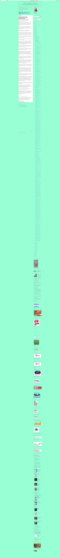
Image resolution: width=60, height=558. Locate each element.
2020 (35, 31)
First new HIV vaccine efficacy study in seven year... (38, 135)
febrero (36, 249)
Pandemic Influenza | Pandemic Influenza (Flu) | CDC (38, 79)
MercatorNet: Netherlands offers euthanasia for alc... (38, 186)
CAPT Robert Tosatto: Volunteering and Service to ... (38, 181)
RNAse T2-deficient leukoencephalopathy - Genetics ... (37, 87)
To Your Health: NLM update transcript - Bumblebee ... (37, 82)
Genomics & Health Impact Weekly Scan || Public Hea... (38, 212)
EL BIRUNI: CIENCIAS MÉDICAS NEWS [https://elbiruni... (37, 38)
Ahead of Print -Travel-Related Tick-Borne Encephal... (38, 160)
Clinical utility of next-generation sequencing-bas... (38, 235)
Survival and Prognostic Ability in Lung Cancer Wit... (38, 223)
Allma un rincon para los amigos (38, 539)
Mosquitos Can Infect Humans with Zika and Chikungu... (38, 199)
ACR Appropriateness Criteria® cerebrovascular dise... (38, 105)
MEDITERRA (36, 538)
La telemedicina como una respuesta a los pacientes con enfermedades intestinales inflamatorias (39, 489)
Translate (38, 20)
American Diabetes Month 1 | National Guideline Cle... (37, 130)
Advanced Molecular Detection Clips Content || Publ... (38, 200)
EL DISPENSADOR (36, 455)
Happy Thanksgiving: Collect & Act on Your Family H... (38, 204)
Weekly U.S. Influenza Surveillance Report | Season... (38, 76)
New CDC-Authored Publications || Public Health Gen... (38, 207)
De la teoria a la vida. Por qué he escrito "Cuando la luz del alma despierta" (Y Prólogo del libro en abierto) (39, 484)
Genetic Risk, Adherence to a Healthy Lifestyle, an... (37, 189)
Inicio (26, 131)
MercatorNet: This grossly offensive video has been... (37, 185)
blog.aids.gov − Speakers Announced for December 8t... (38, 137)
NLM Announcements (37, 144)
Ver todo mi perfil (36, 301)
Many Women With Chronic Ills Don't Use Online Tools (38, 47)
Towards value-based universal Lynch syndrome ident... (38, 227)
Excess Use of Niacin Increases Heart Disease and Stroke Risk (39, 499)
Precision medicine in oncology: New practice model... (38, 229)
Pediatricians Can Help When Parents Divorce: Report (37, 42)
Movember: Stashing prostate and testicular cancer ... (38, 66)
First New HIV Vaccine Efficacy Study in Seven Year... (38, 146)
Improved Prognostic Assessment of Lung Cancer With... (38, 224)
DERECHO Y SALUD (37, 473)
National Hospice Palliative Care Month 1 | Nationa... (38, 113)
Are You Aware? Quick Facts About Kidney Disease (37, 94)
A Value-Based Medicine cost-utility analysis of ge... (38, 215)
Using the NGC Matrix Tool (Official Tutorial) (37, 110)
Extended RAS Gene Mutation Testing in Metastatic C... (38, 194)
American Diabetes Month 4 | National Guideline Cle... (37, 126)
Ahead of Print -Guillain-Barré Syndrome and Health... (38, 158)
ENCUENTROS (36, 512)
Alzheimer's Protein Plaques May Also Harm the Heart (38, 52)
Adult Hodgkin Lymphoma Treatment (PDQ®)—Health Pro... (38, 172)
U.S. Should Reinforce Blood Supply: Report (37, 49)
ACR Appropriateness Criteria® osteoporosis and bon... (38, 102)
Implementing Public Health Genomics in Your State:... (37, 208)
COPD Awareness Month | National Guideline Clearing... (38, 121)
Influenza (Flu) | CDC (37, 180)
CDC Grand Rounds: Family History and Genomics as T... (38, 205)
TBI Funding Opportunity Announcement (37, 100)
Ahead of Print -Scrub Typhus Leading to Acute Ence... (37, 162)
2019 (35, 32)
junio (35, 245)
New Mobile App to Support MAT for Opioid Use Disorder (38, 85)
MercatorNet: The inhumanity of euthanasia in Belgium (38, 61)
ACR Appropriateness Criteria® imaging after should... (38, 103)
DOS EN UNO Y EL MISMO (37, 493)
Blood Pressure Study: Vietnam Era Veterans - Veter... (38, 99)
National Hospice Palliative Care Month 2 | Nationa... (38, 111)
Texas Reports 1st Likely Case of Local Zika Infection (38, 58)
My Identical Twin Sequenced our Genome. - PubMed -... (38, 220)
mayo (35, 246)
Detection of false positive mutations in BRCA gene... (37, 240)
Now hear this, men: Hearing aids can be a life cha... (38, 68)
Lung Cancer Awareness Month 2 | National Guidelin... (38, 116)
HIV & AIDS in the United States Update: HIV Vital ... (38, 95)
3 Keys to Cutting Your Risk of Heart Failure (38, 55)
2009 (35, 256)
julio (35, 244)
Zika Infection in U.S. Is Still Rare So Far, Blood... (38, 197)
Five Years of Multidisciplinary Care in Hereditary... (38, 239)
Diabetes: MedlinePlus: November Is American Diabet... (38, 80)
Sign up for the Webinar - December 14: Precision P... (38, 210)
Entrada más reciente (20, 131)
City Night (38, 508)
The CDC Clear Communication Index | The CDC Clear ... (38, 133)
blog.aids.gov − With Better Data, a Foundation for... (38, 72)
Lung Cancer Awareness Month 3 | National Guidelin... (38, 114)
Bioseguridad (36, 469)
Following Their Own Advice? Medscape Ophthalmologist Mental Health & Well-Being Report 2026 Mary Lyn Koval (37, 467)
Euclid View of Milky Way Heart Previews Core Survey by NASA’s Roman (37, 456)
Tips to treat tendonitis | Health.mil (37, 154)
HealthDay (23, 96)
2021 (35, 30)
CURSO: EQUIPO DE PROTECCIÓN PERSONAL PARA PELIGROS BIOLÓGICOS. (39, 471)
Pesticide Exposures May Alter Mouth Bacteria (38, 57)
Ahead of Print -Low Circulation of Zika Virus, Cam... (38, 165)
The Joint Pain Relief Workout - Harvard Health (38, 63)
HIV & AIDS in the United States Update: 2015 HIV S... (38, 97)
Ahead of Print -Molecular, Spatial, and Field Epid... (38, 168)
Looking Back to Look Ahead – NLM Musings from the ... (38, 89)
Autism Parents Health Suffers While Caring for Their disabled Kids (39, 518)
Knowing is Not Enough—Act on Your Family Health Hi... (38, 202)
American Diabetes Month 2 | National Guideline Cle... (37, 129)
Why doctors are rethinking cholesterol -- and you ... (37, 188)
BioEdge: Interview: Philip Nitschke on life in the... (37, 140)
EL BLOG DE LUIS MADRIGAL (36, 492)
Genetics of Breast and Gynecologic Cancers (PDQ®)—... (38, 177)
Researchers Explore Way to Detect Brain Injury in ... (37, 50)
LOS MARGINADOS (37, 458)
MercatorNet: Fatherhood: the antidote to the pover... (38, 132)
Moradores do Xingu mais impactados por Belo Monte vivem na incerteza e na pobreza (38, 527)
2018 (35, 33)
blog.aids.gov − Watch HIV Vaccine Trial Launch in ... (37, 74)
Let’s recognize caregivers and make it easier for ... (38, 64)
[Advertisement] (24, 126)
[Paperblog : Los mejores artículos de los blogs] (35, 337)
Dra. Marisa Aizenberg (37, 487)
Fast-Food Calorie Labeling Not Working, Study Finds (38, 60)
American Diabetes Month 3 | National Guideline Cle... (37, 127)
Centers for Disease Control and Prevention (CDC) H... (38, 84)
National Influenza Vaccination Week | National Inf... (38, 77)
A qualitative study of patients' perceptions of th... (38, 221)
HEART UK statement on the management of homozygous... (38, 191)
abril (35, 247)
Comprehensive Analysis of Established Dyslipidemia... (38, 193)
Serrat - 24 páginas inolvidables (38, 513)
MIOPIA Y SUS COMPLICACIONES (39, 502)
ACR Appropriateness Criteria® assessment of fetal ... (38, 106)
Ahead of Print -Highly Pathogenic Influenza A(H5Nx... (38, 163)
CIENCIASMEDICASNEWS (30, 3)
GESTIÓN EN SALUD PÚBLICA (38, 465)
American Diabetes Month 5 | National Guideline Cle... (37, 124)
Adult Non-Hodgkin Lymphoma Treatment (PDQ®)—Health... (38, 173)
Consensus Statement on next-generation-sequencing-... (38, 237)
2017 (35, 34)
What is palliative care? (37, 152)
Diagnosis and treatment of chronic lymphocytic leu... (37, 231)
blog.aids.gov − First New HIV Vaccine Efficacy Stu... (38, 138)
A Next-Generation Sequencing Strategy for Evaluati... (38, 232)
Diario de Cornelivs (36, 482)
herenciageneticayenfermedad (37, 462)
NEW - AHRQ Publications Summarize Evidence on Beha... (38, 92)
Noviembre (35, 506)
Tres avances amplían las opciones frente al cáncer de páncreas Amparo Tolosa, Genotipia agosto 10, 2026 (38, 463)
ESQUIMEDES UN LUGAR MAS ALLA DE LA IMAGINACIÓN (38, 521)
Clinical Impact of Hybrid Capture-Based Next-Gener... (38, 226)
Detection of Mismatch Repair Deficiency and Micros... (38, 234)
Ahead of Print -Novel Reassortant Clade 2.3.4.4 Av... (38, 166)
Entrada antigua (31, 131)
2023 (35, 28)
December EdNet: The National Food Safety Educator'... (38, 148)
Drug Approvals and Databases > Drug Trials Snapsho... (38, 143)
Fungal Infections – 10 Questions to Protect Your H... (38, 151)
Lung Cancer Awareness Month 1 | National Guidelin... (38, 118)
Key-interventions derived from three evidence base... (38, 216)
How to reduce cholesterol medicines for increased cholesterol (39, 535)
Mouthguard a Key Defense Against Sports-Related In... (38, 53)
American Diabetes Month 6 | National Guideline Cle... (37, 122)
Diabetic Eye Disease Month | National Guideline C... (37, 119)
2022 (35, 29)
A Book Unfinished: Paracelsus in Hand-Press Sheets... (38, 91)
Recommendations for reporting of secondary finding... (38, 218)
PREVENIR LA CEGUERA (37, 501)
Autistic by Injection (36, 516)
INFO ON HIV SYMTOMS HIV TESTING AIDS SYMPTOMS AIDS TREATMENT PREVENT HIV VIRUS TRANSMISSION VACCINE (38, 532)
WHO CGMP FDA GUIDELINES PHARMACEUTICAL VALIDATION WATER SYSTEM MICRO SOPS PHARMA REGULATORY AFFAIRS (38, 496)
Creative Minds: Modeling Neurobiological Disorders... (38, 71)
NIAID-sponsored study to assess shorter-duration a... (38, 141)
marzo (35, 248)
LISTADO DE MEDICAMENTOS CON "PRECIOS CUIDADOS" (38, 530)
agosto (35, 243)
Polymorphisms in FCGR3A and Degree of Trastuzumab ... (38, 196)
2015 (35, 251)
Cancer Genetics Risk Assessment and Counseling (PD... (38, 175)
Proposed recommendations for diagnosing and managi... (38, 213)
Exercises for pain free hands (37, 157)
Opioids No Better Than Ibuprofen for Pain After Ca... (38, 45)
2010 (35, 255)
